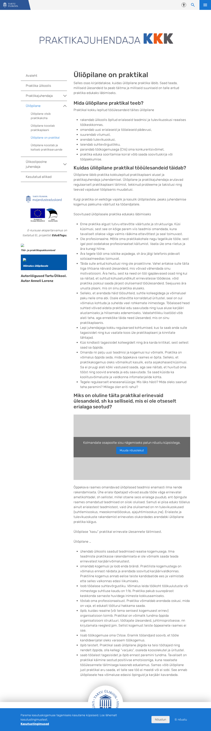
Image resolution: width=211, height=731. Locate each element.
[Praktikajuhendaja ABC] (10, 5)
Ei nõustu (181, 719)
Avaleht (31, 76)
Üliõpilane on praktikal (45, 137)
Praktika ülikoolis (38, 86)
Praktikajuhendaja (39, 96)
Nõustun (160, 719)
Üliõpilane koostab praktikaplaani (43, 128)
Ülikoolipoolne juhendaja (36, 164)
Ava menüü (205, 5)
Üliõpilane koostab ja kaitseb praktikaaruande (46, 147)
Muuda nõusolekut (132, 450)
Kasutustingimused (35, 724)
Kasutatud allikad (39, 177)
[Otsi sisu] (193, 5)
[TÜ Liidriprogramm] (24, 259)
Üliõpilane (33, 106)
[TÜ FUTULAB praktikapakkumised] (22, 245)
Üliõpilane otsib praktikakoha (41, 116)
